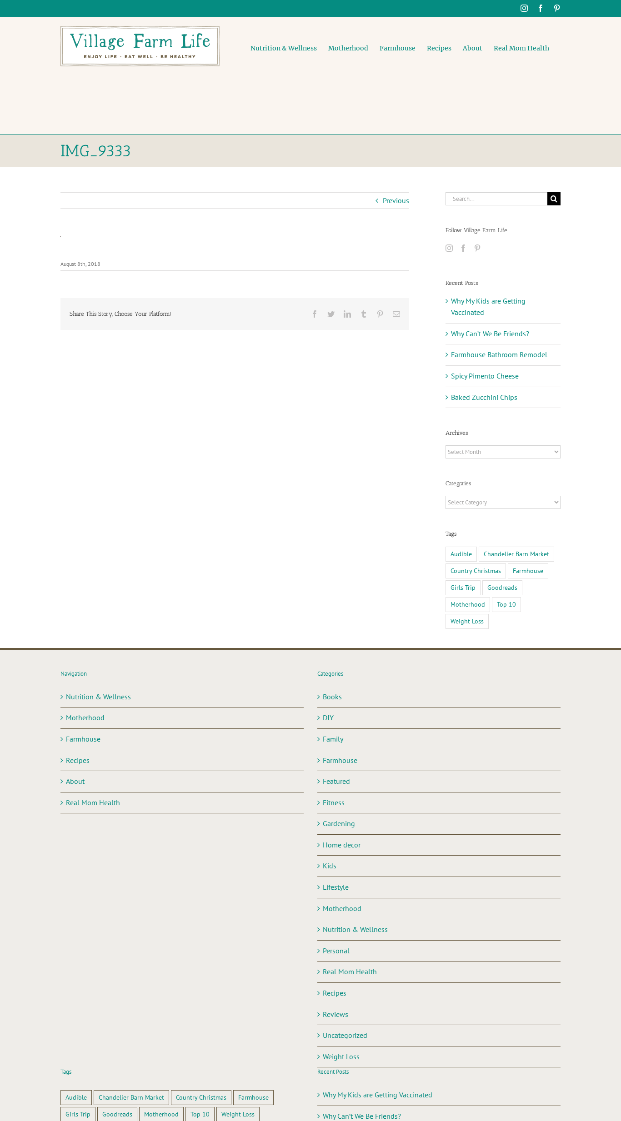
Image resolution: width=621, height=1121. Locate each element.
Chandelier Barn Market (516, 553)
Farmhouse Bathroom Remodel (499, 354)
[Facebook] (463, 248)
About (75, 781)
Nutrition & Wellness (98, 696)
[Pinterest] (477, 248)
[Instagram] (449, 248)
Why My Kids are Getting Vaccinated (377, 1094)
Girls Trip (463, 587)
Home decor (342, 844)
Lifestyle (336, 887)
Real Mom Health (93, 802)
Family (333, 738)
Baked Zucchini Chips (484, 397)
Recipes (78, 760)
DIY (328, 717)
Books (332, 696)
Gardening (339, 823)
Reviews (335, 1014)
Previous (396, 200)
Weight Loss (467, 621)
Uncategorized (345, 1035)
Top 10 (506, 604)
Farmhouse (528, 570)
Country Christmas (476, 570)
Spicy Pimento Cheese (485, 375)
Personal (336, 950)
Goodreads (502, 587)
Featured (336, 781)
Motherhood (468, 604)
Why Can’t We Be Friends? (490, 333)
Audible (461, 553)
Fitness (334, 802)
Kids (329, 865)
